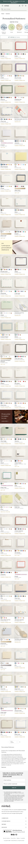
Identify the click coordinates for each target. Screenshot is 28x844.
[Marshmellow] (8, 291)
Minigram (2, 383)
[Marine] (6, 119)
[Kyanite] (4, 97)
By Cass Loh (3, 236)
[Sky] (1, 186)
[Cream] (9, 54)
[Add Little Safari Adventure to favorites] (27, 604)
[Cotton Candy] (22, 232)
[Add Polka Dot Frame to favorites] (27, 694)
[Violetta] (20, 403)
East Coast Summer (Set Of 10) (21, 119)
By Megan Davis (4, 145)
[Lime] (15, 687)
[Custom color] (11, 54)
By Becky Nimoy (18, 78)
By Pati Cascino (18, 57)
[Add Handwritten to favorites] (13, 558)
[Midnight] (17, 356)
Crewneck (3, 144)
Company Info (5, 818)
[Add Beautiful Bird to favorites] (13, 625)
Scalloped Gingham (4, 336)
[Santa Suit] (17, 186)
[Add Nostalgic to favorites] (13, 40)
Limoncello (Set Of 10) (19, 312)
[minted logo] (6, 5)
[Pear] (6, 335)
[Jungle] (15, 618)
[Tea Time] (1, 356)
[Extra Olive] (17, 381)
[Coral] (8, 76)
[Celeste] (15, 403)
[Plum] (6, 164)
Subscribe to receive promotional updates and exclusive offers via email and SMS (13, 774)
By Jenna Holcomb (4, 122)
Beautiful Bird (3, 643)
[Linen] (1, 232)
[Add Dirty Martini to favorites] (27, 367)
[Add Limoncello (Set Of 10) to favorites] (27, 299)
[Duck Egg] (15, 335)
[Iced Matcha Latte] (20, 732)
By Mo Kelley (17, 294)
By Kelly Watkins (4, 57)
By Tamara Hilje (18, 167)
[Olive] (17, 232)
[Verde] (6, 551)
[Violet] (6, 507)
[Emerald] (19, 54)
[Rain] (23, 732)
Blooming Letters (4, 271)
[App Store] (7, 831)
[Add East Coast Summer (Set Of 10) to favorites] (27, 105)
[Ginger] (3, 439)
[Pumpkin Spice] (19, 76)
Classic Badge (3, 441)
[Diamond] (6, 76)
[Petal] (4, 461)
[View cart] (25, 6)
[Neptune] (4, 572)
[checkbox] (4, 27)
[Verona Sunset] (15, 572)
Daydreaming (3, 293)
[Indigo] (9, 269)
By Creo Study (18, 191)
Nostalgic (2, 56)
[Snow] (1, 529)
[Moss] (23, 439)
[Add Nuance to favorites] (27, 196)
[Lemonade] (1, 335)
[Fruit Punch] (19, 461)
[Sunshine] (9, 186)
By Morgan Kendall (4, 510)
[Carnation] (4, 618)
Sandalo (2, 315)
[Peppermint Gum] (17, 732)
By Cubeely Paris (18, 620)
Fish (1, 212)
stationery (8, 13)
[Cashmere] (4, 356)
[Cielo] (22, 164)
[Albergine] (9, 313)
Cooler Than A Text (18, 358)
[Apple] (15, 54)
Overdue (2, 188)
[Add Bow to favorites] (27, 649)
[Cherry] (6, 269)
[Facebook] (11, 834)
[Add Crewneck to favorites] (13, 127)
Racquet (16, 576)
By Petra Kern (3, 213)
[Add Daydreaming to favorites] (13, 277)
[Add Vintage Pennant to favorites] (27, 447)
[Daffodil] (3, 618)
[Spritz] (19, 164)
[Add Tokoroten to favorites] (27, 425)
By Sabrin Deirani (4, 620)
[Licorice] (15, 461)
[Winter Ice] (20, 186)
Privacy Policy (13, 838)
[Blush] (20, 54)
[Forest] (17, 76)
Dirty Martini (17, 383)
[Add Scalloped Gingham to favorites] (13, 320)
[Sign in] (19, 6)
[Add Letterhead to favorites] (27, 127)
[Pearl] (1, 461)
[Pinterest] (13, 834)
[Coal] (9, 572)
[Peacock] (15, 439)
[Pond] (17, 54)
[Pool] (6, 439)
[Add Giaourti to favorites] (13, 447)
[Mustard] (8, 403)
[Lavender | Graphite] (1, 708)
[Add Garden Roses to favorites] (13, 389)
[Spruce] (23, 141)
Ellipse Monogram (4, 166)
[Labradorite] (6, 97)
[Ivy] (4, 119)
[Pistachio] (22, 663)
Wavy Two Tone (18, 77)
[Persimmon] (1, 381)
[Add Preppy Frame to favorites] (13, 469)
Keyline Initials (3, 712)
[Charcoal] (3, 186)
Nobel (16, 485)
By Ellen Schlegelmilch (19, 689)
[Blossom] (4, 54)
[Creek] (9, 596)
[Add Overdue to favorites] (13, 172)
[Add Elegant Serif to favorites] (27, 673)
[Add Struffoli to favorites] (13, 61)
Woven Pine (3, 688)
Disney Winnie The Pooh (5, 619)
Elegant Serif (17, 688)
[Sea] (3, 119)
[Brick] (15, 232)
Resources (4, 827)
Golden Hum (17, 507)
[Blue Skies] (9, 291)
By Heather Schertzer (19, 508)
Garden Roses (3, 405)
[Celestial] (22, 483)
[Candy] (20, 356)
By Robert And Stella (5, 406)
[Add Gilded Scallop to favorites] (13, 217)
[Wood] (8, 663)
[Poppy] (4, 507)
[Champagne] (3, 639)
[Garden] (15, 708)
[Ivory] (4, 232)
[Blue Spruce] (15, 186)
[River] (1, 596)
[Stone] (3, 663)
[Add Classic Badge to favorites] (13, 425)
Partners (4, 824)
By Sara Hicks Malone (5, 189)
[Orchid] (22, 403)
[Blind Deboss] (1, 141)
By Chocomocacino (4, 78)
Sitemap (18, 838)
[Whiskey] (22, 381)
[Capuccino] (17, 164)
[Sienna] (9, 356)
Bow (15, 665)
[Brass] (4, 269)
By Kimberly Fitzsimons (19, 359)
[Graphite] (3, 381)
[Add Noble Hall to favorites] (13, 83)
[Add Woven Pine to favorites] (13, 673)
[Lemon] (8, 313)
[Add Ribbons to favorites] (27, 320)
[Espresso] (20, 232)
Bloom (2, 509)
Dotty (2, 667)
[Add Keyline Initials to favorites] (13, 694)
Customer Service (6, 821)
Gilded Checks (17, 190)
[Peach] (22, 269)
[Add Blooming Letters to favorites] (13, 255)
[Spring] (1, 269)
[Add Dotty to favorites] (13, 649)
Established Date (18, 99)
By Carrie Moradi (18, 553)
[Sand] (19, 483)
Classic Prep (17, 598)
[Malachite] (1, 97)
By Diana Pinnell (4, 100)
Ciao (15, 166)
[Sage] (20, 76)
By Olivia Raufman (4, 167)
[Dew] (20, 97)
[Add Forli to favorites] (27, 389)
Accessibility (22, 838)
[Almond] (9, 403)
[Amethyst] (6, 639)
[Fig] (15, 269)
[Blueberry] (17, 335)
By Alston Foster (4, 294)
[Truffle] (6, 663)
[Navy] (4, 164)
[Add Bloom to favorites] (13, 493)
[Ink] (1, 54)
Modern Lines (17, 734)
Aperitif (16, 271)
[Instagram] (16, 834)
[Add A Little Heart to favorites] (27, 277)
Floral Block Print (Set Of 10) (21, 639)
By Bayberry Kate (4, 689)
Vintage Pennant (18, 462)
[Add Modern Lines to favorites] (27, 718)
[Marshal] (17, 210)
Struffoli (2, 77)
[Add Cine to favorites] (13, 718)
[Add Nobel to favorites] (27, 469)
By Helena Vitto (18, 666)
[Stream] (6, 596)
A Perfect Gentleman (19, 530)
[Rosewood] (6, 572)
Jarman (2, 530)
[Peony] (19, 381)
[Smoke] (22, 97)
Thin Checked (17, 552)
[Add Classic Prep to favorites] (27, 582)
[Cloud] (8, 269)
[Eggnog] (19, 186)
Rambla (16, 56)
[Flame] (23, 403)
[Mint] (6, 186)
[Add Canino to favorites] (13, 536)
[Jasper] (3, 97)
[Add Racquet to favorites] (27, 558)
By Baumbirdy (17, 100)
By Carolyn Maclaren (5, 384)
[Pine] (23, 186)
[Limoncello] (15, 164)
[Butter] (20, 708)
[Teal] (20, 210)
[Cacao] (22, 54)
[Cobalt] (15, 141)
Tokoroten (17, 441)
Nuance (16, 212)
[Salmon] (19, 687)
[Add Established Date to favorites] (27, 83)
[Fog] (1, 210)
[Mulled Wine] (22, 186)
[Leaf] (22, 356)
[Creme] (1, 76)
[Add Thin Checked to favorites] (27, 536)
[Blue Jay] (15, 596)
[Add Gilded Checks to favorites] (27, 172)
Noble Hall (3, 99)
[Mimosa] (8, 164)
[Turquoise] (23, 232)
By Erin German (4, 599)
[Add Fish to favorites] (13, 196)
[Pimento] (20, 381)
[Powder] (17, 97)
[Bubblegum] (20, 461)
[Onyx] (8, 97)
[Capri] (3, 76)
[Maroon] (19, 210)
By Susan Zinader (4, 362)
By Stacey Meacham (19, 144)
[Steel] (3, 461)
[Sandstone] (9, 97)
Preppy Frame (3, 487)
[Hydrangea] (3, 507)
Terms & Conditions (6, 838)
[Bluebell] (6, 54)
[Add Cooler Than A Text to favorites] (27, 342)
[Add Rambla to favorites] (27, 40)
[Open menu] (2, 6)
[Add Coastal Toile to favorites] (13, 105)
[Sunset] (9, 119)
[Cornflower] (6, 313)
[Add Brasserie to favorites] (27, 217)
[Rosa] (19, 335)
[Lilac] (6, 291)
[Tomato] (17, 269)
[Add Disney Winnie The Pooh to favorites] (13, 604)
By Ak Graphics (18, 599)
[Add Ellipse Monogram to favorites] (13, 150)
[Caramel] (9, 381)
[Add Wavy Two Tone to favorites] (27, 61)
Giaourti (2, 462)
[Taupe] (8, 529)
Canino (2, 552)
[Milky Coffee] (22, 732)
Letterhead (17, 142)
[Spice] (20, 483)
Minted (2, 13)
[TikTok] (15, 834)
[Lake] (3, 596)
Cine (1, 734)
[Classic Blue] (15, 732)
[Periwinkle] (1, 119)
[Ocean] (15, 76)
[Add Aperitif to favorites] (27, 255)
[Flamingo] (9, 439)
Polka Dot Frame (18, 710)
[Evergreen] (1, 483)
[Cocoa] (6, 381)
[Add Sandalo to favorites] (13, 299)
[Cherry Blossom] (4, 335)
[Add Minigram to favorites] (13, 367)
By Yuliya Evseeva (18, 735)
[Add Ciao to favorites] (27, 150)
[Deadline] (19, 732)
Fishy (2, 598)
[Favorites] (22, 6)
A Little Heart (17, 293)
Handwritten (3, 574)
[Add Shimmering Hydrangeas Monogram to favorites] (13, 342)
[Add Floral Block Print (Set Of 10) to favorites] (27, 625)
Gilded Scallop (3, 235)
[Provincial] (20, 141)
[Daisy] (20, 618)
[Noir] (23, 54)
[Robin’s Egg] (9, 461)
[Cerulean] (1, 164)
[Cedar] (22, 76)
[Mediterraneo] (23, 164)
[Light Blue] (15, 210)
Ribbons (16, 336)
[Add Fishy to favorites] (13, 582)
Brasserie (16, 233)
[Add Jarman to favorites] (13, 515)
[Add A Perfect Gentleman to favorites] (27, 515)
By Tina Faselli (17, 313)
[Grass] (8, 54)
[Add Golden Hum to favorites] (27, 493)
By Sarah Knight (18, 337)
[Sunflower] (8, 439)
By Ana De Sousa (4, 644)
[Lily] (9, 507)
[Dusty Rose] (8, 232)
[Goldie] (19, 141)
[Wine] (3, 572)
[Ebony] (22, 210)
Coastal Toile (3, 121)
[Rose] (22, 141)
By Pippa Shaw (18, 120)
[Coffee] (22, 439)
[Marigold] (3, 54)
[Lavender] (20, 291)
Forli (15, 405)
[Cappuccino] (23, 708)
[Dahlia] (8, 507)
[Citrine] (8, 639)
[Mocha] (9, 76)
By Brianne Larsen (4, 337)
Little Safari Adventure (19, 619)
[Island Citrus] (1, 507)
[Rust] (23, 551)
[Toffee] (4, 687)
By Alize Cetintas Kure (5, 272)
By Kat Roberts (18, 532)
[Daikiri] (20, 164)
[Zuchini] (1, 313)
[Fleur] (3, 356)
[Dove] (8, 356)
